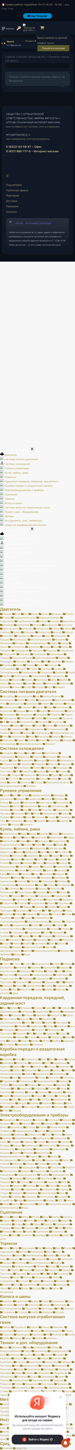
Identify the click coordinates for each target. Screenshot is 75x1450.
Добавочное (34, 1134)
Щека (15, 993)
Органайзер (48, 1376)
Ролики (30, 665)
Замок (55, 855)
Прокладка (52, 718)
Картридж (32, 703)
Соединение (17, 729)
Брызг (27, 837)
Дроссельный (10, 628)
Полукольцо (26, 1081)
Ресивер (7, 665)
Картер (56, 628)
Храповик (41, 679)
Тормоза (9, 498)
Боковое (7, 837)
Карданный (41, 1011)
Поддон (25, 1171)
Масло (32, 710)
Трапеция (57, 932)
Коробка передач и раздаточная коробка (29, 485)
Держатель (22, 624)
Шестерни (30, 1106)
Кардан (20, 798)
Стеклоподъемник (35, 928)
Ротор (62, 1088)
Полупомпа (23, 767)
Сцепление (11, 494)
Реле (36, 813)
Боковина (67, 833)
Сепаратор (63, 725)
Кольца (57, 632)
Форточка (67, 939)
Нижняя (21, 881)
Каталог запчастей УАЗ (31, 56)
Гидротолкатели (26, 621)
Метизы (9, 516)
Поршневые (56, 654)
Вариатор (49, 1123)
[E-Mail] (7, 175)
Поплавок (25, 718)
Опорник (62, 1026)
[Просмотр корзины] (42, 29)
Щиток (27, 950)
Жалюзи (37, 756)
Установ (62, 1196)
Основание (63, 884)
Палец (64, 646)
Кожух (16, 632)
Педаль (68, 714)
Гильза (43, 621)
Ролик (19, 665)
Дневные (19, 1134)
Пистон (52, 764)
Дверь (59, 844)
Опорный (64, 1266)
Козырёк (51, 862)
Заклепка (36, 1062)
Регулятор (57, 721)
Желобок (63, 851)
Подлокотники (20, 1380)
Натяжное (33, 646)
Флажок (46, 1103)
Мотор (17, 877)
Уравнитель (46, 1284)
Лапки (40, 1220)
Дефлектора (55, 848)
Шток (5, 1110)
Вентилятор (51, 753)
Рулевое (18, 817)
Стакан (32, 1037)
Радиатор (55, 661)
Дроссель (66, 624)
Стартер (63, 1189)
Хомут (20, 740)
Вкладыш (56, 613)
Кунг (36, 873)
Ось (55, 646)
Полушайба (9, 654)
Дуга (43, 851)
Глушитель (20, 1327)
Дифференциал (59, 1351)
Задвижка (32, 855)
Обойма (62, 881)
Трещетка (56, 1037)
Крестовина (46, 802)
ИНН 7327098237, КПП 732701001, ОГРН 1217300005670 (32, 127)
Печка (62, 892)
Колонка (59, 798)
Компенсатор (10, 707)
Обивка (33, 881)
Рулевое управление (17, 468)
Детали (37, 624)
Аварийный (9, 1119)
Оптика (42, 1163)
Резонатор (58, 1334)
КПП (47, 1062)
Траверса (17, 1193)
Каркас (51, 859)
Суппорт (23, 1280)
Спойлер (47, 925)
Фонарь (50, 1200)
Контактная (42, 1149)
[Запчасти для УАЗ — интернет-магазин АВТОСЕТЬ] (29, 28)
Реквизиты (12, 206)
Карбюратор (16, 703)
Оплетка (22, 1376)
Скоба (6, 925)
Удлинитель (29, 778)
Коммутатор (49, 1145)
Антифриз (8, 753)
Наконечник (57, 710)
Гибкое (6, 1327)
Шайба (63, 679)
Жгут (48, 1134)
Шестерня (16, 683)
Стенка (54, 928)
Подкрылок (60, 895)
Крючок (13, 873)
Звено (17, 859)
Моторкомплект (37, 643)
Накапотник (33, 1369)
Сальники (56, 1092)
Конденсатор (25, 1149)
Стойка (33, 668)
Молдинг (20, 643)
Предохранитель (46, 1081)
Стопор (50, 1095)
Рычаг (40, 665)
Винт (32, 841)
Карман (62, 859)
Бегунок (67, 1119)
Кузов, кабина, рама (16, 472)
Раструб (43, 721)
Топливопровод (56, 729)
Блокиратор (31, 1059)
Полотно (22, 903)
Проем (63, 906)
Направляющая (23, 1266)
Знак (38, 1354)
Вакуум (26, 1123)
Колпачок (38, 1066)
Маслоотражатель (41, 639)
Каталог (18, 1358)
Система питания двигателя (21, 459)
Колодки (27, 1259)
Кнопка (65, 1141)
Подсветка (39, 1171)
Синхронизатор (22, 1095)
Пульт (59, 1178)
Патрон (53, 1163)
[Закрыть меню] (32, 449)
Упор (31, 736)
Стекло (59, 925)
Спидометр (49, 1189)
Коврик (16, 862)
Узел (68, 1037)
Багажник (16, 1347)
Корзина (35, 967)
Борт (18, 837)
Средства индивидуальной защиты (25, 524)
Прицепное (31, 1383)
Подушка (51, 650)
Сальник (52, 665)
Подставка (52, 899)
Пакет (61, 1376)
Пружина (21, 661)
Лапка (29, 1220)
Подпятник (36, 899)
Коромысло (23, 635)
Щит (46, 1288)
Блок (17, 613)
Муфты (49, 1022)
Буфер (70, 837)
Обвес (18, 1372)
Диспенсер (40, 1351)
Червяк (41, 820)
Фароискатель (34, 1200)
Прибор (44, 1174)
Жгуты (58, 1134)
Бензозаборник (51, 696)
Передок (41, 892)
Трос (15, 936)
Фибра (53, 778)
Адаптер (7, 1059)
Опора (46, 646)
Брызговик (40, 837)
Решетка (18, 1185)
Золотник (7, 1304)
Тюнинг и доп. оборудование (21, 511)
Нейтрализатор (52, 1330)
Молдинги (60, 1365)
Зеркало (29, 859)
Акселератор (24, 696)
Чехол (16, 943)
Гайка (38, 844)
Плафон (69, 1167)
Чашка (38, 989)
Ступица (46, 668)
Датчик (41, 1130)
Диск (19, 851)
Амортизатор (9, 833)
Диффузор (23, 756)
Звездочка (42, 628)
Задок (45, 855)
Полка (18, 1383)
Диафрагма (51, 624)
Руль (28, 817)
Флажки (16, 679)
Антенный (53, 1119)
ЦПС (60, 1200)
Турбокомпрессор (63, 732)
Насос (70, 710)
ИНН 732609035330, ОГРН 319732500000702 (28, 139)
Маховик (60, 639)
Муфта (54, 643)
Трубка (6, 676)
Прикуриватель (61, 1174)
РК (45, 661)
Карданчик (34, 798)
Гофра (27, 1351)
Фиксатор (42, 736)
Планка (16, 895)
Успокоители (39, 676)
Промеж (32, 1084)
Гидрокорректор (24, 1130)
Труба (71, 672)
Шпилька (51, 683)
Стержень (8, 1312)
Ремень (68, 661)
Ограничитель (26, 884)
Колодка (16, 1015)
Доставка (11, 200)
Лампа (16, 1152)
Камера (50, 1255)
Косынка (48, 866)
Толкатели (46, 672)
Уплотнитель (21, 676)
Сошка (51, 817)
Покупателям (14, 184)
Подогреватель (41, 1380)
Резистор (52, 1182)
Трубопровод (42, 732)
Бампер (43, 833)
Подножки (21, 899)
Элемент (60, 687)
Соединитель (35, 729)
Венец (44, 613)
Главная (10, 56)
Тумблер (16, 1196)
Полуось (39, 1029)
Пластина (37, 650)
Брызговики (56, 837)
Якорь (17, 954)
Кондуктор (56, 1015)
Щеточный (28, 1203)
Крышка (20, 710)
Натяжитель (17, 646)
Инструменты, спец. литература (23, 520)
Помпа (37, 767)
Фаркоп (28, 939)
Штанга (16, 687)
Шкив (29, 683)
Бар (28, 1347)
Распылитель (27, 721)
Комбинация (31, 1145)
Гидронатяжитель (49, 617)
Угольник (46, 936)
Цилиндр (40, 1235)
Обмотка (17, 1163)
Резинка (7, 914)
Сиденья (70, 921)
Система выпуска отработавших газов (27, 507)
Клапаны (58, 703)
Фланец (28, 679)
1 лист (6, 963)
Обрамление (60, 1372)
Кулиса (57, 1070)
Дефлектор (38, 848)
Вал (26, 613)
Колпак (20, 1304)
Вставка (30, 1127)
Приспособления (45, 657)
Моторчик (25, 1160)
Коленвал (29, 632)
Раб (60, 1227)
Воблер (54, 1347)
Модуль (59, 873)
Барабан (7, 1301)
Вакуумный (28, 1248)
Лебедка (66, 1361)
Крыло (21, 870)
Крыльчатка (35, 870)
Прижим (39, 906)
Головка (54, 621)
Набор (64, 643)
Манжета (47, 1018)
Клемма (53, 1141)
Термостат (29, 775)
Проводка (31, 1178)
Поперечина (37, 903)
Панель (42, 888)
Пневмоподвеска (42, 974)
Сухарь (58, 668)
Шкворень (23, 1044)
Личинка (47, 873)
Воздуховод (59, 841)
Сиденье (56, 921)
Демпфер (7, 624)
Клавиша (28, 1141)
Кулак (35, 1018)
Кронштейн (60, 635)
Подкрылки (44, 895)
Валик (34, 613)
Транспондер (48, 1193)
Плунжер (68, 1077)
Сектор (49, 725)
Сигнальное (41, 1277)
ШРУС (45, 1040)
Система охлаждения (17, 463)
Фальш (43, 778)
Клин (5, 1015)
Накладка (45, 877)
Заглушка (27, 628)
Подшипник (66, 650)
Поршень (24, 654)
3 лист (27, 963)
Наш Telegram (38, 15)
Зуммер (7, 1138)
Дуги (52, 851)
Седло (22, 668)
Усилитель (15, 939)
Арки (5, 1347)
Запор (65, 855)
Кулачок (26, 873)
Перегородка (25, 892)
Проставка (46, 1084)
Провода (17, 1178)
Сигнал (63, 1185)
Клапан (67, 628)
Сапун (62, 1033)
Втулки (6, 617)
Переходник (21, 650)
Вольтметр (16, 1127)
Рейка (16, 725)
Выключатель (58, 1127)
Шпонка (58, 1106)
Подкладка (62, 974)
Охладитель (25, 714)
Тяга (5, 736)
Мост (28, 1022)
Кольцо (69, 632)
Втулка (69, 613)
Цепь (53, 679)
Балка (32, 833)
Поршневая (39, 654)
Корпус (37, 635)
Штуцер (39, 687)
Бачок (20, 753)
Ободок (30, 1163)
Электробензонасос (30, 743)
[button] (37, 534)
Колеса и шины (13, 503)
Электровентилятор (45, 950)
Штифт (28, 687)
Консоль (23, 866)
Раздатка (39, 1088)
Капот (40, 859)
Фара (20, 1200)
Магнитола (42, 1152)
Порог (50, 903)
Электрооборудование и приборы (24, 490)
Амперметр (25, 1119)
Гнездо (49, 844)
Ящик (27, 954)
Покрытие (8, 903)
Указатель (30, 1196)
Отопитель (28, 888)
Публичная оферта (17, 190)
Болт (43, 1059)
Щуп (49, 687)
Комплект (8, 635)
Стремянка (64, 817)
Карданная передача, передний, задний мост (31, 481)
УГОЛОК (13, 778)
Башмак (7, 613)
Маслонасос (19, 639)
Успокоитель (57, 676)
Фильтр (56, 736)
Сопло (35, 925)
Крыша (50, 870)
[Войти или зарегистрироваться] (18, 30)
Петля (52, 892)
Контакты (11, 211)
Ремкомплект (50, 813)
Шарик (17, 1106)
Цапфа (35, 1040)
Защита (27, 1354)
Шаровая (68, 1040)
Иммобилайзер (24, 1138)
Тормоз (36, 1280)
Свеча (52, 1185)
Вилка (22, 841)
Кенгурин (31, 1358)
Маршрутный (30, 1365)
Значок (48, 1354)
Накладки (60, 877)
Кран (47, 635)
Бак (37, 696)
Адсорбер (8, 696)
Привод (48, 767)
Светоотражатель (37, 921)
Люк (16, 1365)
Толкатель (58, 1231)
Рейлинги (30, 914)
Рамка (68, 910)
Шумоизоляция (33, 947)
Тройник (60, 672)
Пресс (17, 1227)
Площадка (23, 974)
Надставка (30, 877)
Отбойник (13, 888)
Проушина (22, 910)
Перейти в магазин (53, 48)
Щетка (49, 947)
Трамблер (31, 1193)
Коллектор (44, 632)
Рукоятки (19, 1092)
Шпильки (64, 683)
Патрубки (41, 714)
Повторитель (10, 1171)
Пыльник (19, 813)
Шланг (39, 683)
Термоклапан (29, 672)
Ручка (17, 917)
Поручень (63, 903)
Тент (46, 932)
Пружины (35, 661)
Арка (23, 833)
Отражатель (9, 764)
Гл (56, 1007)
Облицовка (8, 714)
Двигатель (11, 454)
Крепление (62, 707)
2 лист (16, 963)
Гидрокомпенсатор (25, 617)
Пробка (62, 657)
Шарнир (64, 820)
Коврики (27, 862)
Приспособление (22, 657)
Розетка (30, 1185)
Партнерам (12, 195)
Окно (41, 884)
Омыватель (36, 1026)
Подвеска (10, 476)
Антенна (40, 1119)
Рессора (7, 985)
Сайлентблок (41, 917)
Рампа (12, 721)
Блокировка (40, 1347)
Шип (51, 943)
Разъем (24, 1182)
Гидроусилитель (40, 795)
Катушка (15, 1141)
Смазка (20, 1037)
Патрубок (55, 714)
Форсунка (8, 740)
